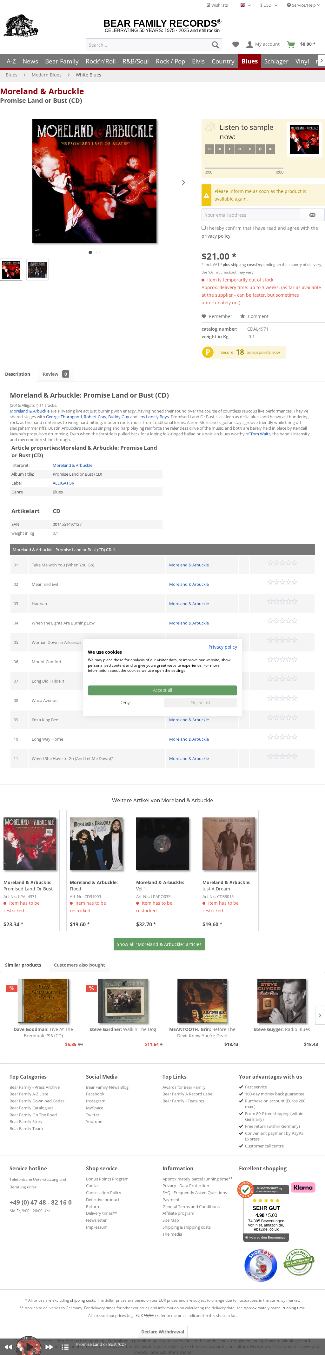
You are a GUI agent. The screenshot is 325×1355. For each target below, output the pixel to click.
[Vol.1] (162, 843)
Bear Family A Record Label (187, 1094)
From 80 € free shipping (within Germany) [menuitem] (274, 1116)
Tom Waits (260, 434)
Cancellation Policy (103, 1192)
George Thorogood (64, 417)
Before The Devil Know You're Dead (202, 1032)
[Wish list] (235, 44)
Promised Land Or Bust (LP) (28, 885)
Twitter (92, 1115)
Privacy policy (223, 647)
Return (92, 1206)
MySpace (94, 1108)
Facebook (95, 1094)
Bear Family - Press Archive (35, 1087)
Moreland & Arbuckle (42, 91)
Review (55, 374)
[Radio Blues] (282, 1001)
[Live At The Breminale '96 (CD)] (43, 1001)
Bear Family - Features (183, 1101)
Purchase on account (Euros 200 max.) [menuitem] (275, 1103)
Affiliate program (178, 1213)
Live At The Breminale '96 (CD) (43, 1032)
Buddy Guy (118, 417)
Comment (258, 316)
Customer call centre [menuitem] (264, 1146)
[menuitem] (154, 44)
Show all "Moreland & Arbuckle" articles (159, 944)
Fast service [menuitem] (256, 1087)
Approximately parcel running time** (197, 1179)
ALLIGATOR (63, 483)
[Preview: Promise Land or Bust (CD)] (11, 270)
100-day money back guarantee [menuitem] (274, 1094)
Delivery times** (101, 1213)
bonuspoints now (263, 352)
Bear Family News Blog (107, 1087)
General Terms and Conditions (191, 1206)
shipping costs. (83, 1300)
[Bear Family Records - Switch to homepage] (21, 26)
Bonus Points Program (107, 1179)
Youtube (94, 1121)
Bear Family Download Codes (37, 1101)
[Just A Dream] (228, 843)
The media (172, 1234)
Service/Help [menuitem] (303, 5)
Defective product (103, 1199)
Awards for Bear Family (184, 1087)
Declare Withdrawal (162, 1332)
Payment (171, 1199)
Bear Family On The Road (33, 1115)
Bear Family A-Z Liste (29, 1094)
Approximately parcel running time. (275, 1308)
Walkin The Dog (123, 1029)
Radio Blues (282, 1029)
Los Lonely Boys (153, 417)
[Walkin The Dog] (123, 1001)
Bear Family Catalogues (31, 1108)
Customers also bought (79, 965)
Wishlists (219, 5)
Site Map (170, 1220)
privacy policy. (217, 236)
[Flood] (96, 843)
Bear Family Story (26, 1121)
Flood (94, 885)
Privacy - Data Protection (185, 1185)
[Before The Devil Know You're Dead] (202, 1001)
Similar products (23, 965)
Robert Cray (95, 417)
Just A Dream (226, 885)
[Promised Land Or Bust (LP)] (29, 843)
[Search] (215, 44)
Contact (93, 1185)
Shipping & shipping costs (186, 1227)
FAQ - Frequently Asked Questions (194, 1192)
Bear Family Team (26, 1128)
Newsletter (96, 1220)
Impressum (97, 1227)
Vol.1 (160, 885)
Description (17, 374)
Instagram (95, 1101)
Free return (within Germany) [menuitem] (272, 1126)
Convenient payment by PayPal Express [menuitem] (274, 1136)
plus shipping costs (239, 264)
